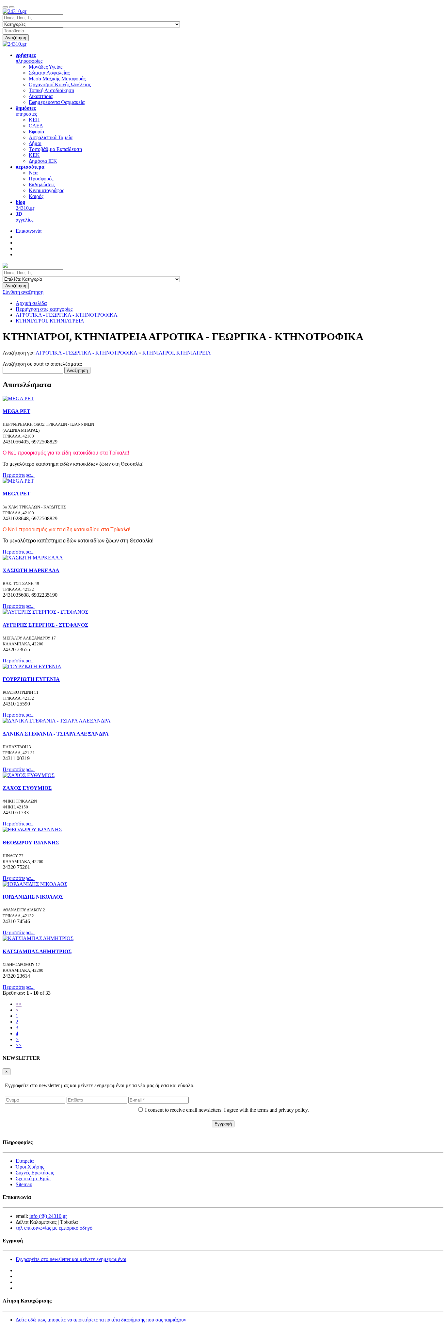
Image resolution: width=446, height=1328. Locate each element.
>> (19, 1045)
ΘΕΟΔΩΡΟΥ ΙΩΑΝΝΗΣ (31, 842)
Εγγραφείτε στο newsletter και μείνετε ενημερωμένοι (71, 1259)
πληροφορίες (29, 58)
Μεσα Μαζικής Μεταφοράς (57, 78)
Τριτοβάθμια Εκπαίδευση (55, 149)
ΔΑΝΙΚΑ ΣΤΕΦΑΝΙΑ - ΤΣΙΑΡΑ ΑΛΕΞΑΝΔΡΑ (56, 734)
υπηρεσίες (26, 111)
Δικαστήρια (41, 96)
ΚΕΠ (34, 120)
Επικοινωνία (28, 231)
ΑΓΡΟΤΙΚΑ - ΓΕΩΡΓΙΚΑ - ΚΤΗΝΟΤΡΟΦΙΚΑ (86, 353)
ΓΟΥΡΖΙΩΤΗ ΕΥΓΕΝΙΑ (31, 679)
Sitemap (24, 1184)
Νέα (33, 172)
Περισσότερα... (19, 475)
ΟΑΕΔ (36, 125)
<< (19, 1004)
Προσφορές (41, 178)
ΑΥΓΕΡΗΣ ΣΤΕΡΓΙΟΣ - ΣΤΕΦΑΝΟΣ (45, 625)
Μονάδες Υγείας (45, 67)
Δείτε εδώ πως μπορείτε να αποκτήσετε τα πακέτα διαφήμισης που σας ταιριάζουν (101, 1319)
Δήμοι (35, 143)
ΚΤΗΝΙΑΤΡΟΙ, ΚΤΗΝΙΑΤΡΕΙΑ (176, 353)
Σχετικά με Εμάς (33, 1178)
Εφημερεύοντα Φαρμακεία (57, 102)
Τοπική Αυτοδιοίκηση (51, 90)
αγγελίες (24, 217)
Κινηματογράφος (46, 190)
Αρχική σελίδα (31, 303)
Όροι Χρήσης (30, 1167)
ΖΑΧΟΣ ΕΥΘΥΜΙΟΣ (27, 788)
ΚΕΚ (34, 155)
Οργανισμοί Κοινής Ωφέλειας (60, 84)
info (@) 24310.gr (48, 1216)
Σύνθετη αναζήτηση (23, 292)
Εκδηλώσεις (42, 184)
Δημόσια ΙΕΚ (43, 161)
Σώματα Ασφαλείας (49, 72)
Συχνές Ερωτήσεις (35, 1172)
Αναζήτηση (15, 37)
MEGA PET (16, 411)
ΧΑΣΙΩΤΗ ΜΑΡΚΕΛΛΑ (31, 570)
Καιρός (36, 196)
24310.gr (25, 205)
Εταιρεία (25, 1161)
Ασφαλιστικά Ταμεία (50, 137)
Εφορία (36, 131)
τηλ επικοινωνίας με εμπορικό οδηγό (54, 1228)
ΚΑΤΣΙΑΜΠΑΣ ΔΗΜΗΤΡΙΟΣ (37, 951)
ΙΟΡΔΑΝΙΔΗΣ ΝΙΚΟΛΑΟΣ (33, 897)
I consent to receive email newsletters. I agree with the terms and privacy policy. (227, 1110)
